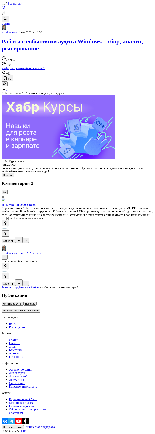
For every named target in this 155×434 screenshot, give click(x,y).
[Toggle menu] (3, 4)
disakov (6, 204)
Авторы (14, 353)
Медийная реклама (21, 402)
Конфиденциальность (23, 386)
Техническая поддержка (39, 427)
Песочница (16, 356)
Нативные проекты (21, 406)
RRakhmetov (9, 32)
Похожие (30, 303)
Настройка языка (12, 427)
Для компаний (18, 376)
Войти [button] (6, 23)
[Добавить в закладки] (19, 240)
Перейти (7, 175)
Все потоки (15, 3)
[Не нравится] (5, 233)
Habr (22, 430)
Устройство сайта (20, 369)
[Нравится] (5, 223)
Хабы (12, 346)
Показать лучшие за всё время (21, 310)
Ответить (8, 240)
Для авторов (17, 373)
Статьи (13, 339)
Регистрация (17, 327)
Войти (13, 323)
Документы (16, 379)
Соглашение (17, 383)
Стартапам (16, 412)
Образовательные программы (28, 409)
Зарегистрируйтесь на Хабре (20, 287)
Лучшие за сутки (12, 303)
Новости (14, 343)
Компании (15, 350)
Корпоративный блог (23, 399)
